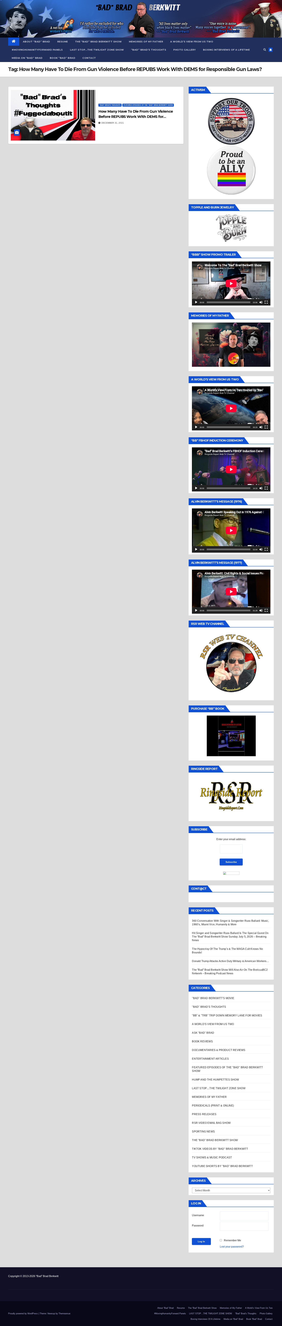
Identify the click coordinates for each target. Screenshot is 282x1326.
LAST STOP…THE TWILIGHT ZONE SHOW (97, 49)
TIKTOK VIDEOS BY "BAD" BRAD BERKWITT (220, 1148)
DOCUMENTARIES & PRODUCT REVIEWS (218, 1050)
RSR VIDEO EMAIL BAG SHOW (211, 1122)
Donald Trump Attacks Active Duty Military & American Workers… (230, 961)
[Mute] (261, 302)
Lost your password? (232, 1246)
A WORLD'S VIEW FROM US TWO (213, 1024)
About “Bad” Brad (36, 41)
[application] (231, 283)
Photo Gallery (184, 49)
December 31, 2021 (113, 123)
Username (198, 1215)
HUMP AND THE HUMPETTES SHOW (215, 1079)
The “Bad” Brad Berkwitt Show (98, 41)
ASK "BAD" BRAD (203, 1032)
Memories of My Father (146, 41)
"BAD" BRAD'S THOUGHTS (110, 105)
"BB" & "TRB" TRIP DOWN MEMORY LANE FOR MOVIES (227, 1015)
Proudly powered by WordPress (23, 1313)
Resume (62, 41)
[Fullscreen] (266, 302)
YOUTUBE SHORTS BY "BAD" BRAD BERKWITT (222, 1166)
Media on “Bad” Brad (27, 57)
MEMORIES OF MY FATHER (209, 1097)
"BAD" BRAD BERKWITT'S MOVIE (213, 998)
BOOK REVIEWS (202, 1041)
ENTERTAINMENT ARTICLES (210, 1058)
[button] (264, 49)
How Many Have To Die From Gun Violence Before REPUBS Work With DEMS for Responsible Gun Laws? (135, 116)
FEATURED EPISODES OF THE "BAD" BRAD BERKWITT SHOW (148, 105)
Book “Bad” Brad (62, 57)
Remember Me (232, 1240)
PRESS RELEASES (204, 1114)
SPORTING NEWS (203, 1131)
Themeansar (64, 1313)
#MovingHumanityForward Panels (37, 49)
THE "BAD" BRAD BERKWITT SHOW (215, 1140)
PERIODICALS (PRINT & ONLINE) (213, 1105)
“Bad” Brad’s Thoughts (148, 49)
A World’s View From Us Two (191, 41)
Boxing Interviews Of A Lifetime (226, 49)
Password (198, 1225)
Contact (89, 57)
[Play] (196, 302)
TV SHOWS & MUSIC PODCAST (212, 1157)
